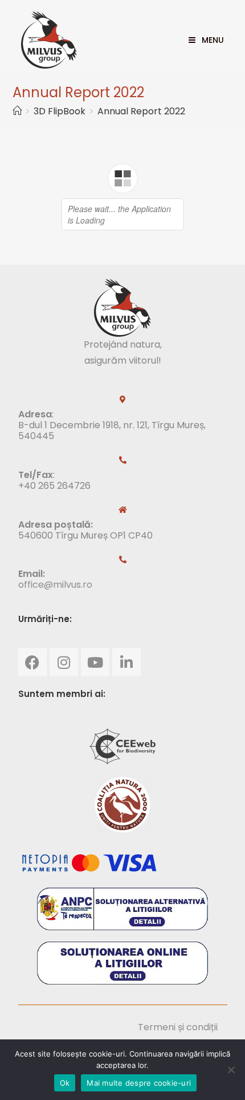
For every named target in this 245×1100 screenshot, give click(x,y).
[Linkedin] (126, 662)
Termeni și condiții (178, 1027)
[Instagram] (64, 662)
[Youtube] (95, 662)
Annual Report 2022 (141, 111)
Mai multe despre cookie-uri (139, 1082)
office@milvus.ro (55, 584)
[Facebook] (32, 662)
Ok (65, 1082)
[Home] (17, 111)
